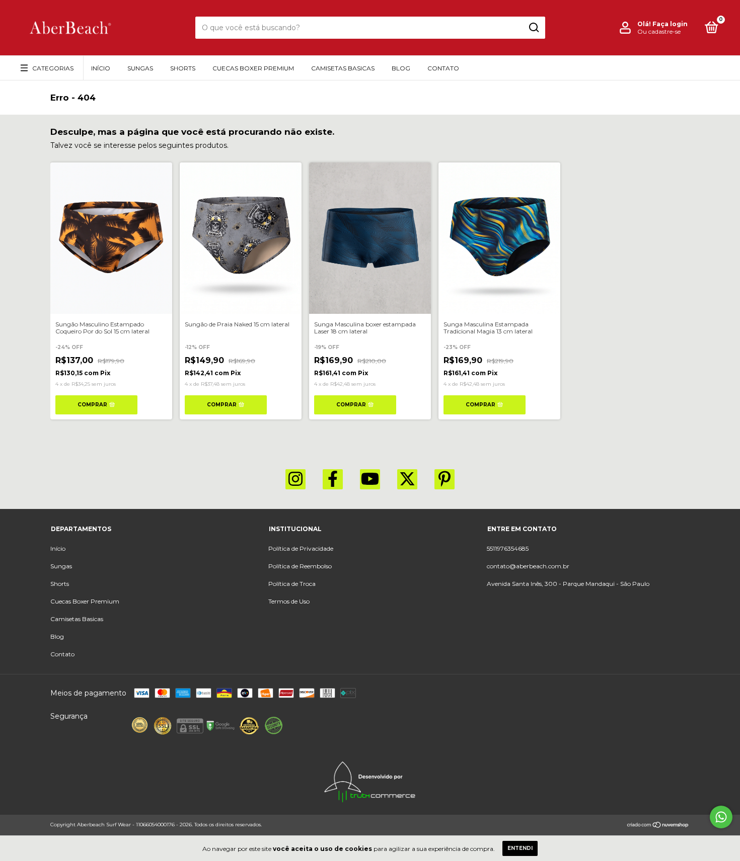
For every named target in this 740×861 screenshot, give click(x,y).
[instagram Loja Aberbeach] (295, 479)
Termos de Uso (289, 601)
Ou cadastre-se (659, 31)
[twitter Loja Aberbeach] (407, 479)
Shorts (182, 68)
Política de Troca (292, 583)
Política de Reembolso (300, 566)
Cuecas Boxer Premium (253, 68)
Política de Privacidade (300, 548)
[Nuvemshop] (658, 825)
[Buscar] (533, 28)
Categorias (52, 68)
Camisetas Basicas (343, 68)
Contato (443, 68)
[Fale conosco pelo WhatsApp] (721, 817)
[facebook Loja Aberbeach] (333, 479)
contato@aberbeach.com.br (528, 566)
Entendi (520, 848)
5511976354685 (508, 548)
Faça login (670, 24)
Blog (401, 68)
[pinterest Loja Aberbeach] (444, 479)
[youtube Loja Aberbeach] (370, 479)
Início (100, 68)
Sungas (140, 68)
